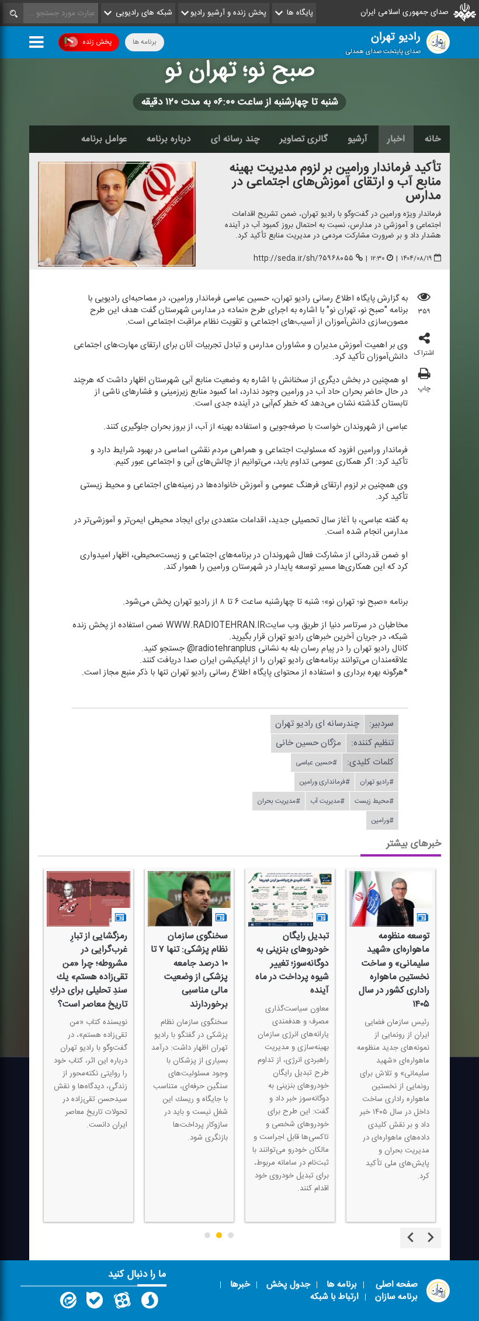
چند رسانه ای (235, 138)
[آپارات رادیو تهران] (122, 1302)
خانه (433, 138)
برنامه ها (145, 42)
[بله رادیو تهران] (94, 1302)
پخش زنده (97, 42)
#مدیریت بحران (278, 801)
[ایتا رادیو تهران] (67, 1302)
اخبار (396, 138)
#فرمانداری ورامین (324, 782)
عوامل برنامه (104, 138)
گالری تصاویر (304, 138)
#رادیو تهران (377, 782)
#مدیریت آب (327, 801)
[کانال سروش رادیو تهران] (149, 1302)
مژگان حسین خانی (308, 743)
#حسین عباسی (316, 762)
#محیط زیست (374, 801)
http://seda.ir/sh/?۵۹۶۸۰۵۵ (303, 258)
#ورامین (382, 820)
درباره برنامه (169, 138)
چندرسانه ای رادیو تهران (317, 724)
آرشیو (357, 138)
